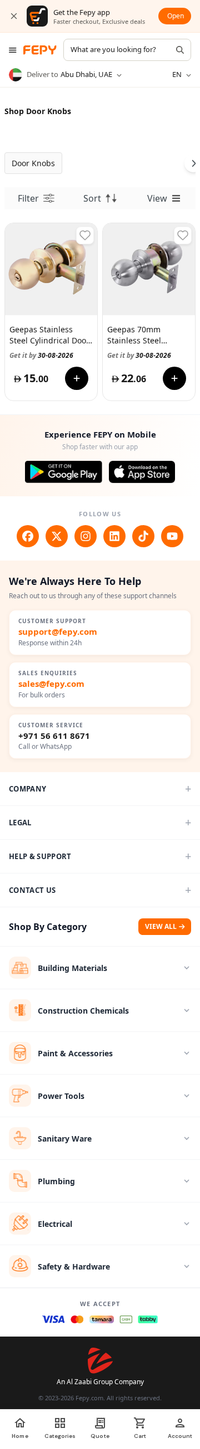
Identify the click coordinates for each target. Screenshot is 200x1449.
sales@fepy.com (51, 684)
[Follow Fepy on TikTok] (143, 536)
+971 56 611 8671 (54, 736)
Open (175, 15)
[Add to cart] (76, 378)
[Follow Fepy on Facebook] (28, 536)
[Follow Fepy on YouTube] (172, 536)
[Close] (14, 16)
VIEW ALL (161, 926)
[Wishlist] (85, 235)
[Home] (40, 50)
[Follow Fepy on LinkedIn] (114, 536)
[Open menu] (13, 50)
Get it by (41, 355)
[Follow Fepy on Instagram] (85, 536)
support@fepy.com (57, 631)
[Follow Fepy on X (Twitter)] (57, 536)
